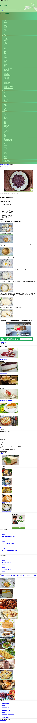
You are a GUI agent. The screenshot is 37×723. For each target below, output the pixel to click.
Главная (1, 164)
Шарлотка (5, 153)
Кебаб (5, 53)
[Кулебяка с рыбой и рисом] (7, 493)
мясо (30, 575)
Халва (5, 123)
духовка (6, 575)
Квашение (5, 110)
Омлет (5, 59)
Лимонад (5, 98)
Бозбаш (5, 20)
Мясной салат (6, 72)
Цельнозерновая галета (6, 485)
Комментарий (2, 439)
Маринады (5, 129)
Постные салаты (6, 79)
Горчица (5, 132)
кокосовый (2, 342)
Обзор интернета (6, 160)
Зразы (5, 50)
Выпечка (4, 164)
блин (0, 575)
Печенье (5, 143)
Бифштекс (5, 41)
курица (24, 575)
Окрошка (5, 26)
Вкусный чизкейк (3, 373)
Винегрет (5, 67)
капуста (13, 575)
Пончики (5, 155)
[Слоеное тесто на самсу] (7, 501)
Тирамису (5, 122)
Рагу (4, 66)
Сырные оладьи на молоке (6, 476)
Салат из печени (6, 80)
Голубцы (5, 45)
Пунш (5, 91)
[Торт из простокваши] (7, 638)
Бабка (5, 37)
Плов (4, 63)
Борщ (5, 21)
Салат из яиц (6, 76)
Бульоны (5, 22)
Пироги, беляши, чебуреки (8, 139)
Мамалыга (5, 57)
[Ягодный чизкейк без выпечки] (9, 398)
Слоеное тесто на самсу (6, 502)
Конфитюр (5, 104)
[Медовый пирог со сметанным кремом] (7, 628)
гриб (4, 575)
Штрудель (5, 152)
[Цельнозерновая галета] (7, 484)
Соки (4, 100)
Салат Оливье (6, 81)
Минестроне (6, 25)
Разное (3, 159)
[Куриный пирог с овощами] (7, 689)
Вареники (5, 44)
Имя (1, 441)
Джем (5, 109)
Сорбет (5, 121)
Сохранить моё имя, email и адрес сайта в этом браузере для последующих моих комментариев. (17, 446)
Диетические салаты (7, 75)
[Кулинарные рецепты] (5, 17)
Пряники (5, 149)
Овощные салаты (7, 77)
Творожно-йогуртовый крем (6, 511)
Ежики (5, 48)
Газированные (6, 99)
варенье (2, 575)
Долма (5, 47)
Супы (3, 19)
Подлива (5, 64)
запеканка (9, 575)
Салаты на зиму (6, 87)
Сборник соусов (6, 124)
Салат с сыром (6, 83)
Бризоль (5, 42)
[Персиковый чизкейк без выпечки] (9, 412)
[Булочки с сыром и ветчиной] (6, 679)
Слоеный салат (6, 89)
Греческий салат (6, 69)
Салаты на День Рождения (8, 86)
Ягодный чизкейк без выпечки (6, 400)
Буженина (5, 43)
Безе (4, 112)
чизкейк (5, 342)
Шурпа (5, 33)
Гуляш (5, 46)
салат (15, 577)
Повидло (5, 105)
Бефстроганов (6, 38)
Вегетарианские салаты (8, 68)
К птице (5, 134)
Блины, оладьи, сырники (8, 140)
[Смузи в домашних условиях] (7, 669)
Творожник (5, 156)
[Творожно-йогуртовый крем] (7, 510)
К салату (5, 136)
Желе (4, 113)
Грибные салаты (6, 70)
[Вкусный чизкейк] (9, 371)
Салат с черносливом (7, 84)
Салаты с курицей (7, 74)
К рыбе (5, 135)
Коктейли (5, 101)
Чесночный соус (6, 130)
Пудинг (5, 120)
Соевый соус (6, 126)
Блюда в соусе (6, 131)
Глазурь (5, 157)
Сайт (1, 444)
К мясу (5, 133)
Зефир (5, 114)
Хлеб (4, 142)
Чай (4, 92)
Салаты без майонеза (7, 85)
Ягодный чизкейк (3, 359)
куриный (22, 575)
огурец (32, 575)
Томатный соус (6, 128)
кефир (16, 575)
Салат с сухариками (7, 82)
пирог (1, 577)
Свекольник (6, 28)
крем (20, 575)
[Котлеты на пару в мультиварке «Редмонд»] (7, 648)
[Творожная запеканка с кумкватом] (9, 618)
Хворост (5, 144)
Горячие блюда (5, 35)
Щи (4, 34)
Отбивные (5, 60)
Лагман (5, 24)
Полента (5, 65)
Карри (5, 51)
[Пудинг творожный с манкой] (6, 598)
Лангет (5, 55)
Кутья (4, 116)
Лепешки (5, 148)
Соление (5, 107)
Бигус (5, 40)
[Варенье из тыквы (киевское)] (7, 699)
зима (11, 575)
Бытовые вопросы (7, 161)
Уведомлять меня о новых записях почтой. (8, 449)
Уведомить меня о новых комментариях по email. (9, 447)
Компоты (5, 97)
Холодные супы (6, 32)
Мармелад (5, 117)
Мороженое (6, 118)
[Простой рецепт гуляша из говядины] (8, 608)
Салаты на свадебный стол (8, 88)
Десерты (3, 111)
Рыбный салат (6, 73)
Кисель (5, 96)
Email (1, 442)
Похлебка (5, 27)
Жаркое (5, 49)
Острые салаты (6, 78)
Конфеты (5, 115)
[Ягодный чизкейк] (9, 357)
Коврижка (5, 158)
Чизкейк (5, 151)
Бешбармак (6, 39)
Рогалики (5, 145)
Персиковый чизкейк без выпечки (7, 414)
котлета (18, 575)
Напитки (3, 90)
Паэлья (5, 62)
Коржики (5, 138)
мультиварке (28, 575)
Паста (5, 61)
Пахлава (5, 147)
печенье (34, 575)
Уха (4, 31)
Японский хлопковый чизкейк (6, 386)
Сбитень (5, 95)
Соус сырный (6, 127)
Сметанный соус (6, 125)
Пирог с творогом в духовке (6, 427)
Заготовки (4, 102)
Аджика (5, 108)
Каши (4, 52)
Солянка (5, 29)
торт (23, 576)
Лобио (5, 56)
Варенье (5, 103)
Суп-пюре (5, 30)
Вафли (5, 137)
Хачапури (5, 150)
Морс (4, 94)
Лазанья (5, 54)
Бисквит (5, 146)
